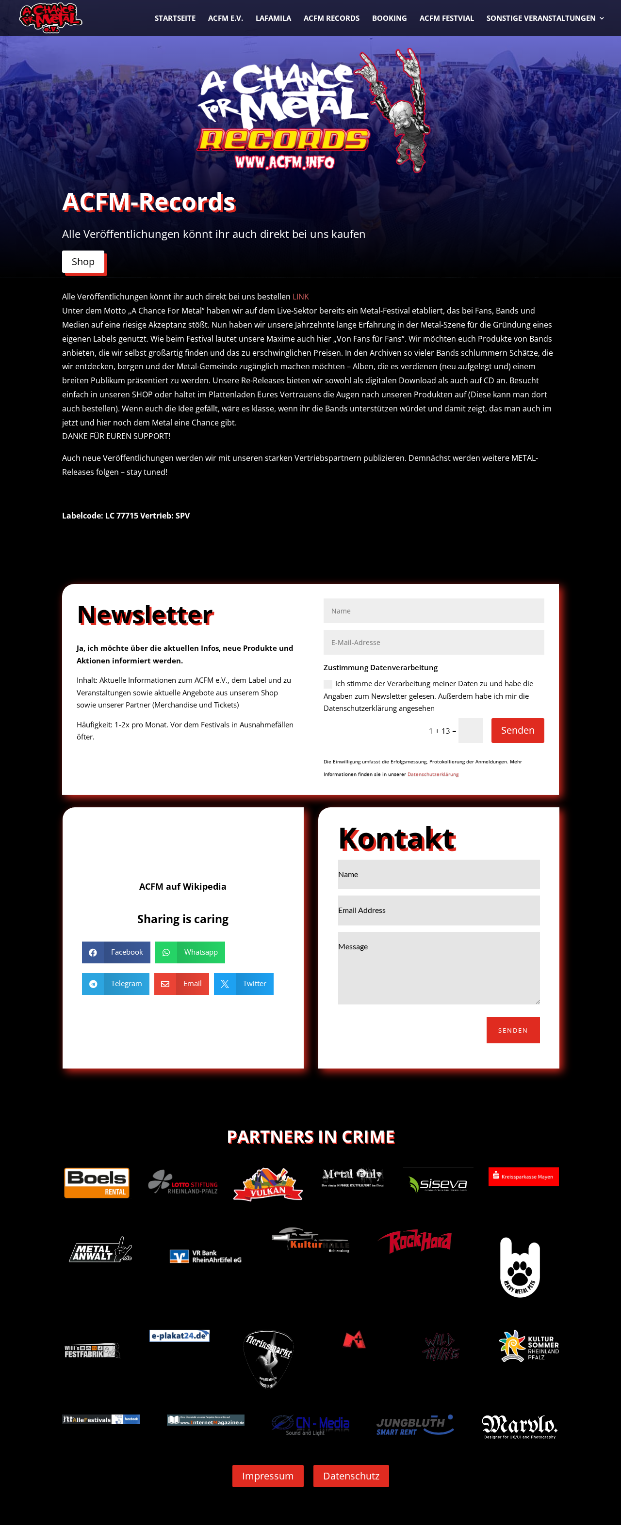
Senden (518, 730)
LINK (301, 296)
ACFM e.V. (225, 19)
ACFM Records (332, 19)
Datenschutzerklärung (433, 773)
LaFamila (273, 19)
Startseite (175, 19)
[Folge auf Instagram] (183, 840)
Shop (83, 261)
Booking (389, 19)
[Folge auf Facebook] (163, 840)
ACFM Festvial (447, 19)
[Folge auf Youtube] (202, 840)
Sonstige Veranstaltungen (541, 19)
